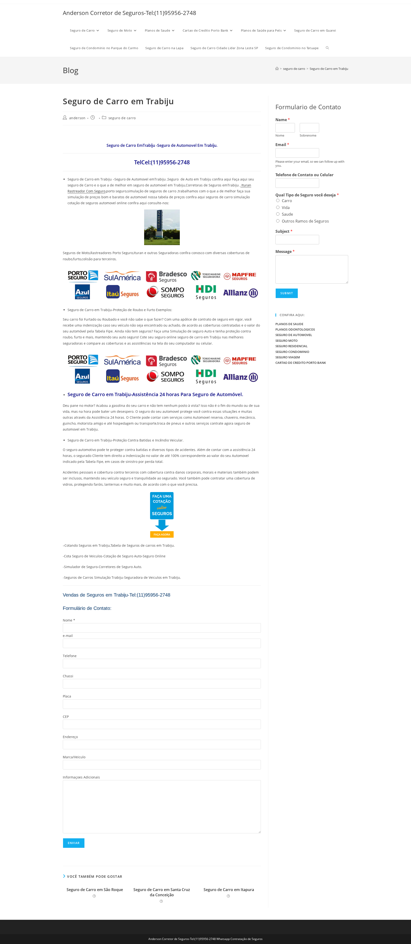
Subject (284, 231)
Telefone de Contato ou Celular (304, 174)
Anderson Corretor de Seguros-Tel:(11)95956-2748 (129, 13)
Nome (279, 135)
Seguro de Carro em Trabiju (329, 68)
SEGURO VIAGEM (287, 357)
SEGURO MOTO (286, 340)
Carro (287, 200)
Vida (286, 207)
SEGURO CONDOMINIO (292, 352)
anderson (77, 118)
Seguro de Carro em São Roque (95, 889)
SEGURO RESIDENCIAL (291, 346)
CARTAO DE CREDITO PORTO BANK (300, 363)
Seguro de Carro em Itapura (229, 889)
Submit (286, 293)
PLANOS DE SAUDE (289, 324)
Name (282, 119)
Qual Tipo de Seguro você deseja (307, 195)
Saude (287, 214)
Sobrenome (308, 135)
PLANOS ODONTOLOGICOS (295, 329)
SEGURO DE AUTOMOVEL (293, 335)
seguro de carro (122, 118)
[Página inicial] (277, 68)
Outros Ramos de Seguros (305, 221)
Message (285, 251)
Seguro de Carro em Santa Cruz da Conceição (161, 892)
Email (282, 144)
